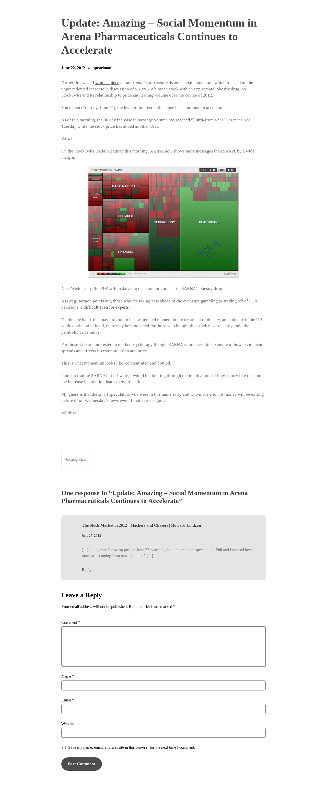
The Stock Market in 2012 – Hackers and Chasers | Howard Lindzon (141, 525)
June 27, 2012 (91, 535)
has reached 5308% (186, 119)
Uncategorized (76, 459)
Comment (70, 622)
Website (67, 724)
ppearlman (101, 68)
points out (102, 300)
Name (67, 676)
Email (67, 700)
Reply (86, 570)
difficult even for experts (106, 307)
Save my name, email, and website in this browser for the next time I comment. (131, 747)
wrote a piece (107, 82)
